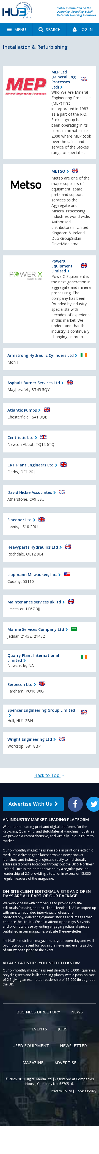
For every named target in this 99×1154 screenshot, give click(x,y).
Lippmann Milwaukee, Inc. (32, 574)
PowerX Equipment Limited (62, 265)
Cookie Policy (85, 1091)
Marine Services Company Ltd (35, 629)
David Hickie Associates (29, 492)
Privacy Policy (61, 1091)
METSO (58, 171)
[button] (16, 29)
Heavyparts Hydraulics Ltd (32, 547)
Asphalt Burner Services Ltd (33, 382)
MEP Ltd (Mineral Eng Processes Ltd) (63, 79)
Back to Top (47, 775)
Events (39, 1029)
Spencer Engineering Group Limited (41, 710)
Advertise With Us (30, 803)
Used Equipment (30, 1045)
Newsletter (73, 1045)
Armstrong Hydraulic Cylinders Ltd (40, 355)
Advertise (65, 1062)
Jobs (62, 1029)
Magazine (33, 1062)
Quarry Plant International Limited (33, 658)
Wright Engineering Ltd (29, 739)
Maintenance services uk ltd (34, 602)
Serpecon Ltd (19, 684)
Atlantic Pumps (22, 410)
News (77, 1012)
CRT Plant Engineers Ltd (30, 465)
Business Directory (38, 1012)
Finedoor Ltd (19, 519)
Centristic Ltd (20, 437)
